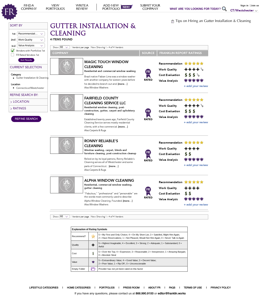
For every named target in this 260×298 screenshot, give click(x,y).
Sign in (244, 5)
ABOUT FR (154, 288)
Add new (111, 6)
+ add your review (196, 86)
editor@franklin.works (172, 293)
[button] (37, 33)
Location (21, 101)
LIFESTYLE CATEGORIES (43, 288)
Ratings (19, 108)
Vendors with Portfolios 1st (30, 51)
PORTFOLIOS (107, 288)
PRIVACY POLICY (221, 288)
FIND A (29, 6)
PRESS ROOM (131, 288)
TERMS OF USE (193, 288)
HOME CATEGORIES (79, 288)
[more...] (122, 84)
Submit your (150, 6)
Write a (82, 6)
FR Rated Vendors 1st (27, 55)
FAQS (172, 288)
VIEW (55, 6)
